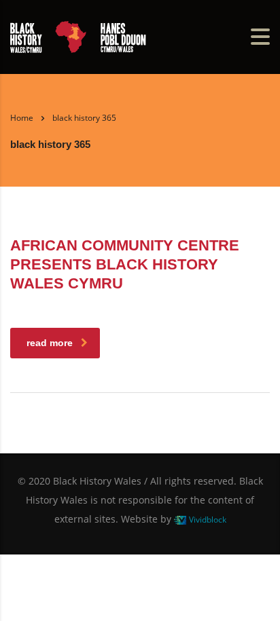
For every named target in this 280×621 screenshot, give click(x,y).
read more (50, 342)
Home (21, 118)
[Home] (78, 35)
